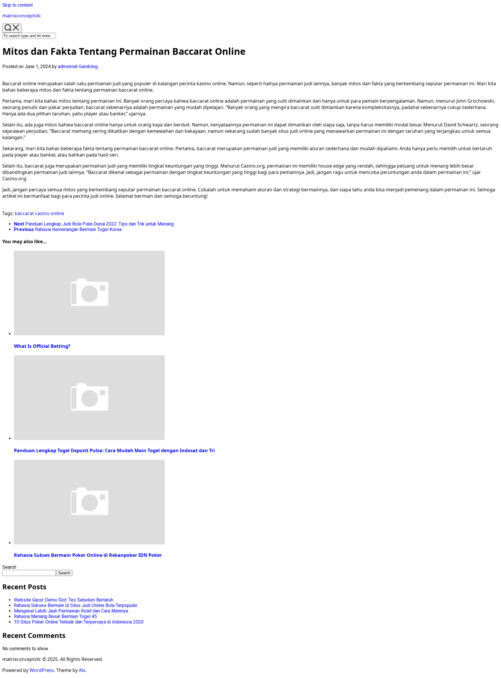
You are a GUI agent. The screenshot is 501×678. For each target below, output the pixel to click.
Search (9, 567)
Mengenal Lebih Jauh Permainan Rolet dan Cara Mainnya (71, 611)
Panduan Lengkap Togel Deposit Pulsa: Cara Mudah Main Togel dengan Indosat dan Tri (114, 450)
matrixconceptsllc (21, 15)
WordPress (42, 670)
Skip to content (17, 5)
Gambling (88, 66)
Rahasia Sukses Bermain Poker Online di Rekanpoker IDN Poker (88, 555)
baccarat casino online (39, 213)
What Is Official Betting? (42, 346)
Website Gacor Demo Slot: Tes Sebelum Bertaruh (63, 600)
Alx (82, 670)
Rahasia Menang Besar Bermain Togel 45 (55, 616)
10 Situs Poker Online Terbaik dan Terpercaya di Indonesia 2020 (79, 622)
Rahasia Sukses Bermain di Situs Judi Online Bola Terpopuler (75, 605)
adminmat (68, 66)
